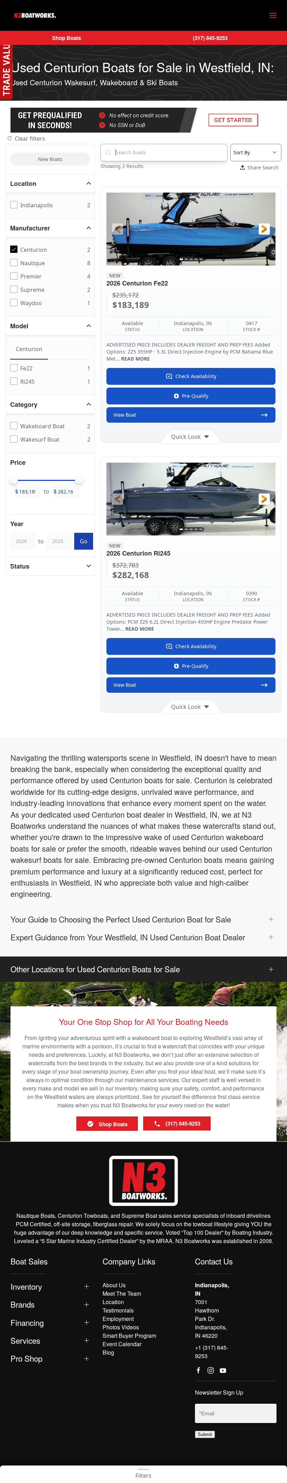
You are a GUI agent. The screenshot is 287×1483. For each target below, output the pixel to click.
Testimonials (118, 1310)
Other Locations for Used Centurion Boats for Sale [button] (95, 969)
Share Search (263, 167)
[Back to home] (34, 15)
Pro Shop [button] (26, 1358)
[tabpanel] (51, 375)
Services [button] (25, 1340)
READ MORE (135, 358)
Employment (118, 1319)
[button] (273, 15)
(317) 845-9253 (210, 38)
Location (113, 1302)
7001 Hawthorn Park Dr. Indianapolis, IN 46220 (211, 1319)
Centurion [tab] (29, 349)
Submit (205, 1434)
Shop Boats (66, 38)
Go (84, 541)
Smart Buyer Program (129, 1335)
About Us (114, 1285)
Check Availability (195, 376)
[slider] (13, 480)
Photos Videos (121, 1327)
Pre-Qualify (195, 395)
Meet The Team (122, 1293)
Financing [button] (27, 1322)
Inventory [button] (26, 1286)
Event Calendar (122, 1344)
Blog (108, 1352)
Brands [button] (22, 1304)
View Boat (124, 414)
